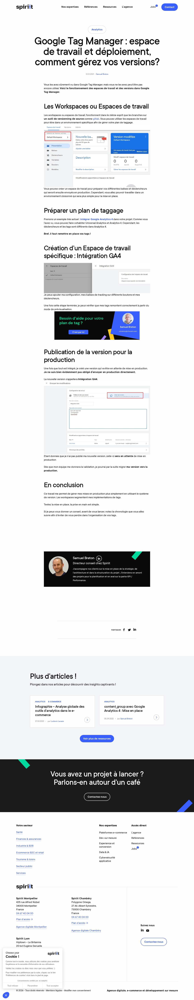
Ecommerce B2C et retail (30, 852)
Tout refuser (12, 986)
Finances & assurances (28, 839)
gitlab (96, 119)
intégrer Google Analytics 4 (96, 219)
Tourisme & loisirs (25, 859)
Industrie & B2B (24, 846)
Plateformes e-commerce (113, 832)
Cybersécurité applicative (107, 859)
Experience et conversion (106, 845)
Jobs (153, 7)
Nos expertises (70, 7)
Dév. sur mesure (108, 838)
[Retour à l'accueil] (24, 7)
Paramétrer (33, 986)
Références (90, 7)
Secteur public (24, 866)
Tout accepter (52, 986)
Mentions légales (54, 990)
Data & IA (104, 852)
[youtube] (147, 930)
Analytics (40, 702)
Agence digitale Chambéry (86, 930)
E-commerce (54, 702)
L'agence (127, 7)
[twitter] (129, 629)
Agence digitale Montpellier (31, 927)
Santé (19, 832)
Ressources (109, 7)
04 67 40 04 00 (24, 913)
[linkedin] (134, 629)
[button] (6, 995)
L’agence (136, 832)
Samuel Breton (102, 74)
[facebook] (124, 629)
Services (21, 873)
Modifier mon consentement (77, 990)
